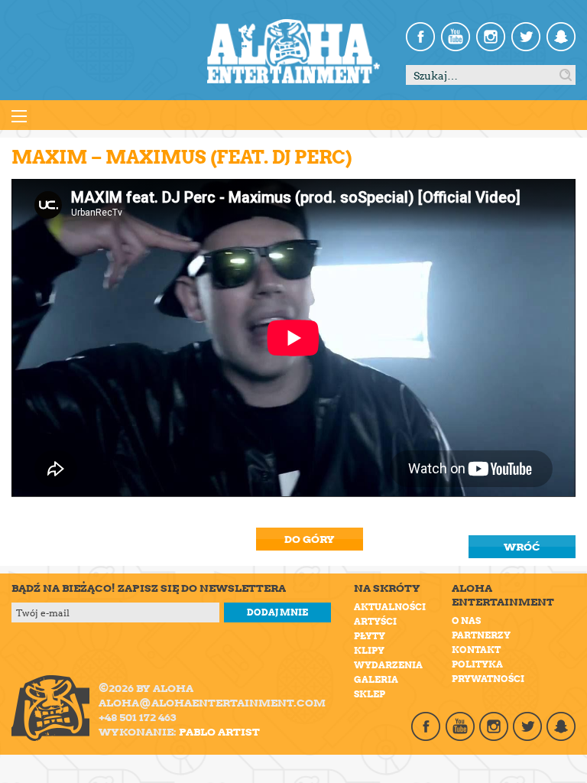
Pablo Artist (219, 732)
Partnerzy (481, 635)
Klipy (369, 650)
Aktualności (390, 606)
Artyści (375, 621)
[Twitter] (525, 36)
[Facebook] (420, 36)
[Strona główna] (293, 51)
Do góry (309, 539)
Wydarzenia (388, 665)
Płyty (369, 636)
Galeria (376, 679)
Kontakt (476, 649)
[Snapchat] (561, 36)
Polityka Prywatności (488, 671)
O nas (466, 620)
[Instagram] (490, 36)
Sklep (369, 694)
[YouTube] (455, 36)
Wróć (522, 547)
